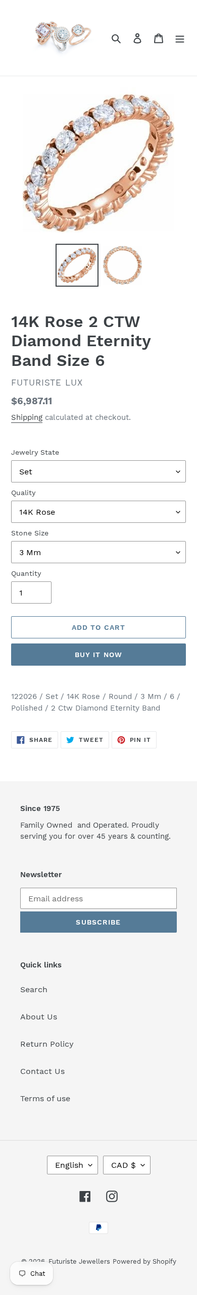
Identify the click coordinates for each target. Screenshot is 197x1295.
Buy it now (98, 655)
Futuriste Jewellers (79, 1261)
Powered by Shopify (144, 1261)
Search (33, 989)
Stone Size (29, 533)
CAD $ (123, 1165)
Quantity (26, 573)
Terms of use (45, 1098)
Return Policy (47, 1044)
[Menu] (179, 38)
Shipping (26, 417)
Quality (23, 493)
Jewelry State (35, 452)
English (69, 1165)
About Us (38, 1016)
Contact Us (42, 1071)
